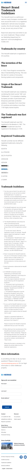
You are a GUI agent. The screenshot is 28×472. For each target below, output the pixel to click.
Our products (17, 416)
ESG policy (3, 432)
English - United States (7, 468)
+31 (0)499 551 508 (5, 416)
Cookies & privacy (5, 459)
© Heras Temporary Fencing (7, 456)
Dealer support (17, 419)
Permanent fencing (5, 434)
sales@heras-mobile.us (6, 419)
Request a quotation (6, 421)
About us (3, 430)
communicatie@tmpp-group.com (10, 363)
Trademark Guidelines (6, 462)
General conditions (5, 465)
